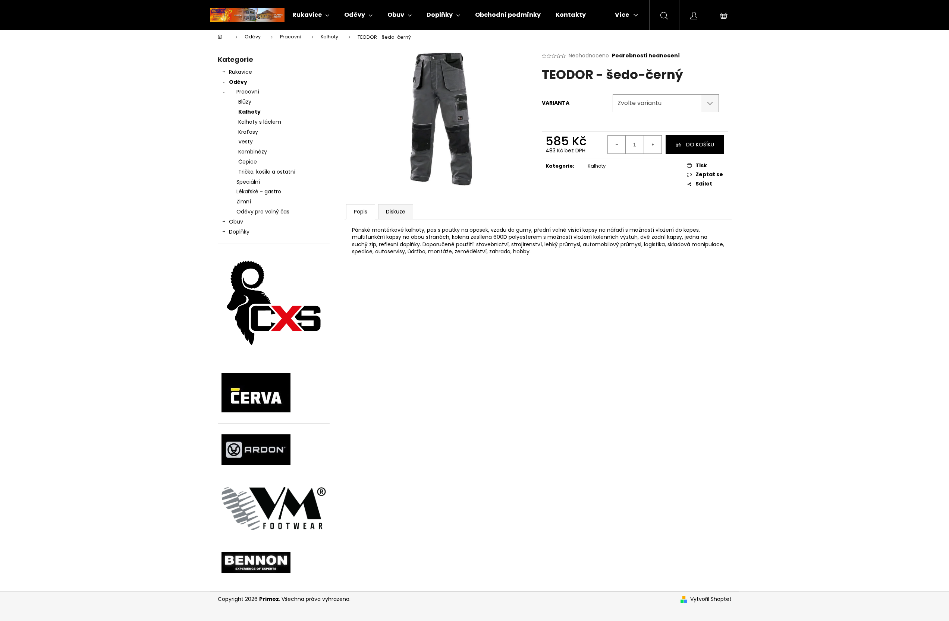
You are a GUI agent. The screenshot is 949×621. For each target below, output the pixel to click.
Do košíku (700, 144)
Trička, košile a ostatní (266, 171)
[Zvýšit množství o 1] (653, 144)
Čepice (247, 161)
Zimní (243, 201)
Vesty (245, 141)
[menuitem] (311, 15)
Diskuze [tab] (395, 211)
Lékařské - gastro (258, 191)
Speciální (248, 182)
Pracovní (247, 91)
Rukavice (240, 72)
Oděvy (238, 82)
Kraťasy (248, 132)
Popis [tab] (360, 211)
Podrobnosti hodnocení (646, 55)
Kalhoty (249, 111)
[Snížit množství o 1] (617, 144)
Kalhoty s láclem (259, 122)
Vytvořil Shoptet (711, 599)
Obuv (236, 221)
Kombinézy (252, 151)
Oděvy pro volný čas (262, 211)
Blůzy (244, 101)
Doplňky (239, 231)
